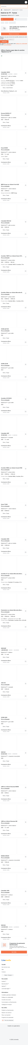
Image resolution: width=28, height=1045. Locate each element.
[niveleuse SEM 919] (14, 916)
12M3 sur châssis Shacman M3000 (10, 786)
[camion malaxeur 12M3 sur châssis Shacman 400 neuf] (14, 812)
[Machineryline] (1, 10)
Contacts (4, 971)
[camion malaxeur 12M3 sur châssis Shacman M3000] (14, 777)
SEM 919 (3, 925)
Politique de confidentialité (7, 997)
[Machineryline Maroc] (9, 2)
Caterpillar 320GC (5, 72)
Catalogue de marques (7, 1004)
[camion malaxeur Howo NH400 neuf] (14, 138)
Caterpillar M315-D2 (6, 221)
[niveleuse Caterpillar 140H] (14, 881)
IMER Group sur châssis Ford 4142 (10, 184)
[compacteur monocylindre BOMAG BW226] (14, 846)
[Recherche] (26, 6)
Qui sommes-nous (6, 967)
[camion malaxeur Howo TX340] (14, 495)
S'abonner (4, 41)
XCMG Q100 (4, 717)
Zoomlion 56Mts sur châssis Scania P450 (11, 468)
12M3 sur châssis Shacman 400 (9, 821)
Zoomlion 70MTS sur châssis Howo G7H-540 (12, 256)
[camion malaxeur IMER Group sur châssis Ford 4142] (14, 175)
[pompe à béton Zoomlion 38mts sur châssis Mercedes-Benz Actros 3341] (14, 283)
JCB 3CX (3, 682)
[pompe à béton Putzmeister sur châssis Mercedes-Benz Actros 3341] (14, 600)
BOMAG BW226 (5, 855)
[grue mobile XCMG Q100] (14, 708)
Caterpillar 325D (5, 539)
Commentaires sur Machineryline (9, 1002)
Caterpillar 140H (5, 890)
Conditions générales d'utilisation (9, 995)
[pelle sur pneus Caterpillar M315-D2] (14, 211)
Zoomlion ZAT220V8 (6, 398)
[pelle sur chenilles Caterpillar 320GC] (14, 63)
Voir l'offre (14, 952)
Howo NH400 (4, 148)
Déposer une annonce (14, 33)
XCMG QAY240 (5, 329)
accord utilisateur (7, 44)
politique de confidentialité (21, 43)
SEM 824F (3, 648)
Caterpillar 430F (5, 433)
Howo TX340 (4, 504)
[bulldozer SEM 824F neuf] (14, 639)
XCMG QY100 (4, 363)
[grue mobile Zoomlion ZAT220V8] (14, 389)
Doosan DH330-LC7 (6, 113)
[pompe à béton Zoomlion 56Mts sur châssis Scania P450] (14, 458)
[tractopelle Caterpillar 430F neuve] (14, 424)
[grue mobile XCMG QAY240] (14, 319)
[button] (26, 2)
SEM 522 (3, 752)
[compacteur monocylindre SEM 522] (14, 742)
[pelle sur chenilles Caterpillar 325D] (14, 529)
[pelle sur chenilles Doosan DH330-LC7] (14, 104)
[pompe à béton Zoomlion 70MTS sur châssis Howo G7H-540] (14, 246)
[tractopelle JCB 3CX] (14, 673)
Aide (3, 969)
